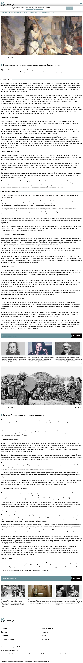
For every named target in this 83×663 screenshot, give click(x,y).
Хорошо (69, 8)
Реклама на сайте (7, 639)
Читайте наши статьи (41, 336)
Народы (4, 632)
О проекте (45, 639)
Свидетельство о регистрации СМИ (10, 647)
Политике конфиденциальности (34, 9)
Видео (44, 636)
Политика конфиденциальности (9, 650)
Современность (47, 628)
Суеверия (45, 632)
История (4, 628)
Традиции (4, 636)
